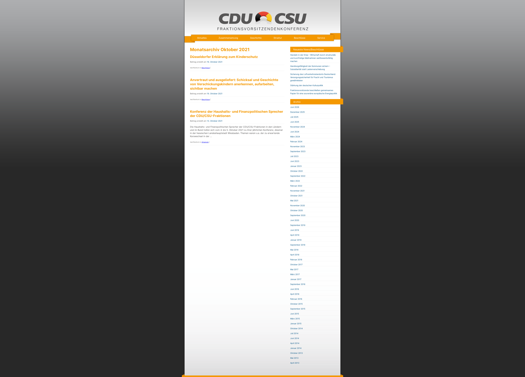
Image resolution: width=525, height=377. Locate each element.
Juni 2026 (294, 107)
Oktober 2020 (296, 210)
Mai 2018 (294, 250)
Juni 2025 (294, 122)
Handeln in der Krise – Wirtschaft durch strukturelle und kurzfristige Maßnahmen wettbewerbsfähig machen (313, 58)
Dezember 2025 (297, 112)
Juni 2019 (294, 230)
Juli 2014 (294, 333)
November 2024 (297, 127)
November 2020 (297, 205)
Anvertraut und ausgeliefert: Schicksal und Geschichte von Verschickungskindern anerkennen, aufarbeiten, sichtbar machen (234, 84)
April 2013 (294, 363)
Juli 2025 (294, 117)
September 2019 (297, 225)
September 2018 (297, 245)
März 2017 (295, 274)
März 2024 (295, 136)
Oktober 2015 (296, 304)
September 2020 (297, 215)
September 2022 (297, 176)
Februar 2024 (296, 141)
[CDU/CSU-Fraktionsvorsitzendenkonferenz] (262, 29)
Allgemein (205, 142)
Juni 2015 (294, 314)
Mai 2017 (294, 269)
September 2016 (297, 284)
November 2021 (297, 191)
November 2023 (297, 146)
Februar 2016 (296, 299)
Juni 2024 (294, 131)
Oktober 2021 (296, 195)
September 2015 (297, 309)
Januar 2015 (295, 323)
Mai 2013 (294, 358)
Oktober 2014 (296, 328)
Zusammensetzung (228, 37)
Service (321, 37)
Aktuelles (202, 37)
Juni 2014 (294, 338)
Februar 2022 (296, 186)
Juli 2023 (294, 156)
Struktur (278, 37)
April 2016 (294, 294)
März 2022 (295, 181)
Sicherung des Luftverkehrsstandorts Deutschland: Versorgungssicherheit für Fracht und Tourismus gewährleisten (313, 77)
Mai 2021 (294, 200)
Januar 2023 (296, 166)
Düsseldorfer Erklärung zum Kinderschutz (224, 57)
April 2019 (294, 235)
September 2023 (297, 151)
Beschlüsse (299, 37)
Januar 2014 (295, 348)
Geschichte (256, 37)
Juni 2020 (294, 220)
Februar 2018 (296, 259)
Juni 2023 (294, 161)
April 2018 (294, 254)
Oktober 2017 (296, 264)
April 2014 (294, 343)
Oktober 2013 (296, 353)
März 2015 (295, 318)
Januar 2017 (295, 279)
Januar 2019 (295, 240)
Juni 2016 (294, 289)
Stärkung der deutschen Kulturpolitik (306, 85)
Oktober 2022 (296, 171)
